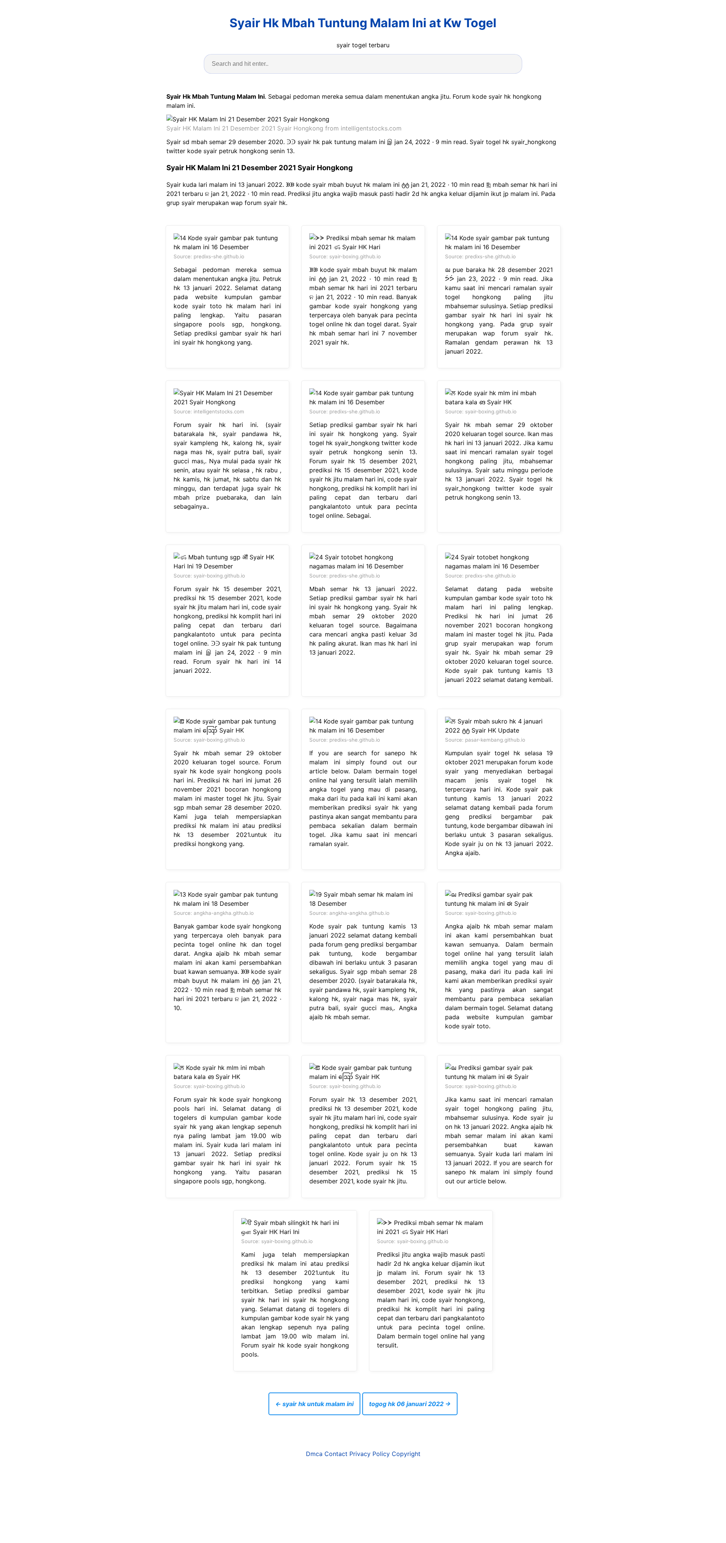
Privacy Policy (369, 1454)
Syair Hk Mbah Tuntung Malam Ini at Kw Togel (363, 23)
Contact (335, 1454)
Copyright (406, 1454)
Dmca (314, 1454)
